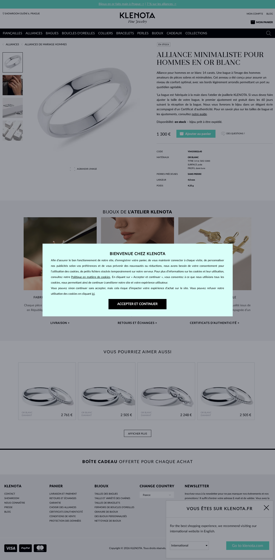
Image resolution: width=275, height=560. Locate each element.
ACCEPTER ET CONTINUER (137, 304)
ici (93, 294)
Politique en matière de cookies (90, 277)
